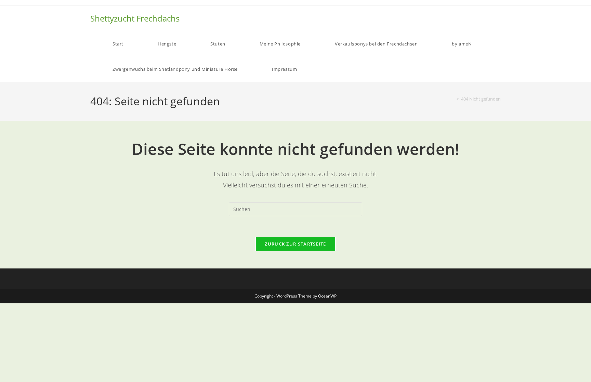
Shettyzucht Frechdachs (135, 18)
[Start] (453, 99)
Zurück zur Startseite (295, 244)
